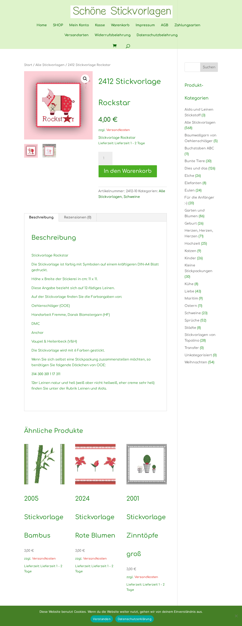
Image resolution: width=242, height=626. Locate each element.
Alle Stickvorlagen (50, 65)
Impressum (145, 25)
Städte (190, 328)
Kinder (190, 258)
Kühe (189, 284)
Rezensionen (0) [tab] (77, 217)
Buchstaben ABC (199, 148)
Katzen (190, 251)
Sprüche (192, 320)
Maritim (191, 298)
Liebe (189, 291)
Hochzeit (192, 243)
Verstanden (102, 619)
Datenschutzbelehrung (157, 35)
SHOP (58, 25)
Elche (189, 176)
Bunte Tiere (195, 161)
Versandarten (77, 35)
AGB (164, 25)
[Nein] (236, 615)
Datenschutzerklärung (134, 619)
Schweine (132, 197)
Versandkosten (118, 130)
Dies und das (196, 168)
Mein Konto (79, 25)
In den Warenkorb (128, 171)
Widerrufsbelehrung (112, 35)
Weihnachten (196, 362)
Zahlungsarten (187, 25)
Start (28, 65)
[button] (85, 78)
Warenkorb (120, 25)
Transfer (192, 348)
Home (42, 25)
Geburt (191, 223)
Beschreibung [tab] (41, 217)
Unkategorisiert (198, 355)
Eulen (190, 190)
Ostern (191, 306)
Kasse (100, 25)
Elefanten (193, 183)
